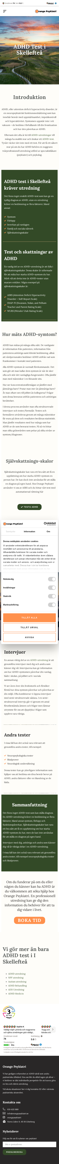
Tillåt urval (29, 627)
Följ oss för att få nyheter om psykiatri (20, 1138)
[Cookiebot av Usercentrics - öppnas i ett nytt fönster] (44, 524)
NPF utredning (15, 977)
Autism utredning (17, 981)
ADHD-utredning (39, 660)
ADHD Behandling (17, 985)
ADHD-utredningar (41, 135)
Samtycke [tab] (10, 531)
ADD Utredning (16, 989)
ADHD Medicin (16, 993)
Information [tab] (29, 531)
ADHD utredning (17, 973)
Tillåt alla (29, 617)
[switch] (52, 587)
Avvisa (29, 637)
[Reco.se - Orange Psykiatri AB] (8, 1012)
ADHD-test (48, 139)
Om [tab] (48, 531)
